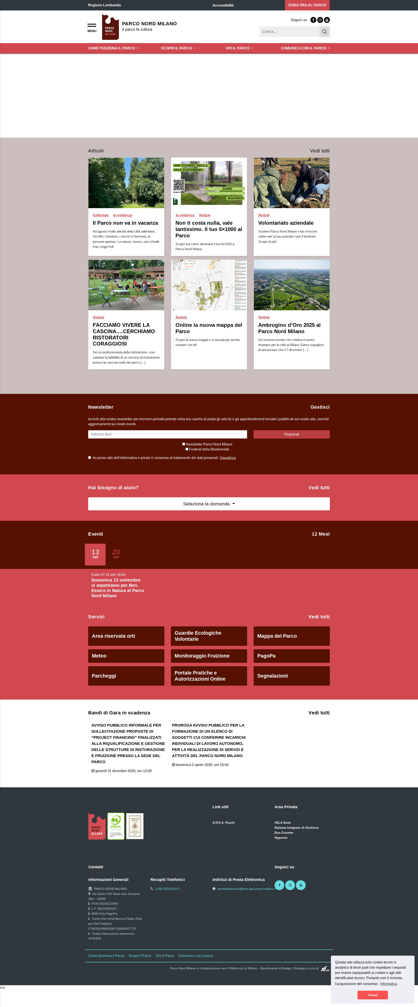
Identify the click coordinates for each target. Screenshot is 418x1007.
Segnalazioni (272, 684)
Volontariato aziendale (286, 231)
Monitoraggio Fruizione (202, 664)
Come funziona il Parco (112, 48)
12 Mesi (321, 542)
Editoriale (101, 224)
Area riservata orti (113, 644)
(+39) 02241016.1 (167, 897)
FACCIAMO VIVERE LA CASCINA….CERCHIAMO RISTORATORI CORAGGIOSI (124, 342)
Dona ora (307, 5)
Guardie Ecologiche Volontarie (198, 644)
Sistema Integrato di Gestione (297, 836)
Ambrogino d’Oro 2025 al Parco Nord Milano (289, 336)
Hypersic (281, 846)
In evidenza (122, 224)
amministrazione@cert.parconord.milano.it (246, 897)
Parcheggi (104, 684)
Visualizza (228, 466)
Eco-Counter (284, 841)
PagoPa (266, 664)
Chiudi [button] (373, 995)
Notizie (205, 224)
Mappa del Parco (277, 644)
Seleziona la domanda (207, 512)
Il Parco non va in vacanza (125, 231)
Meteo (99, 664)
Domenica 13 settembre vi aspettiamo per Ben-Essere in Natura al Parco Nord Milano (117, 596)
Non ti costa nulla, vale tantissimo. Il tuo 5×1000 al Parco (208, 237)
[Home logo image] (110, 26)
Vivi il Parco (238, 48)
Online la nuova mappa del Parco (208, 336)
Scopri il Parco (177, 48)
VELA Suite (283, 831)
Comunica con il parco (304, 48)
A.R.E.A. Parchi (223, 831)
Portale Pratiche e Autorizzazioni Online (200, 684)
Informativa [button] (388, 984)
